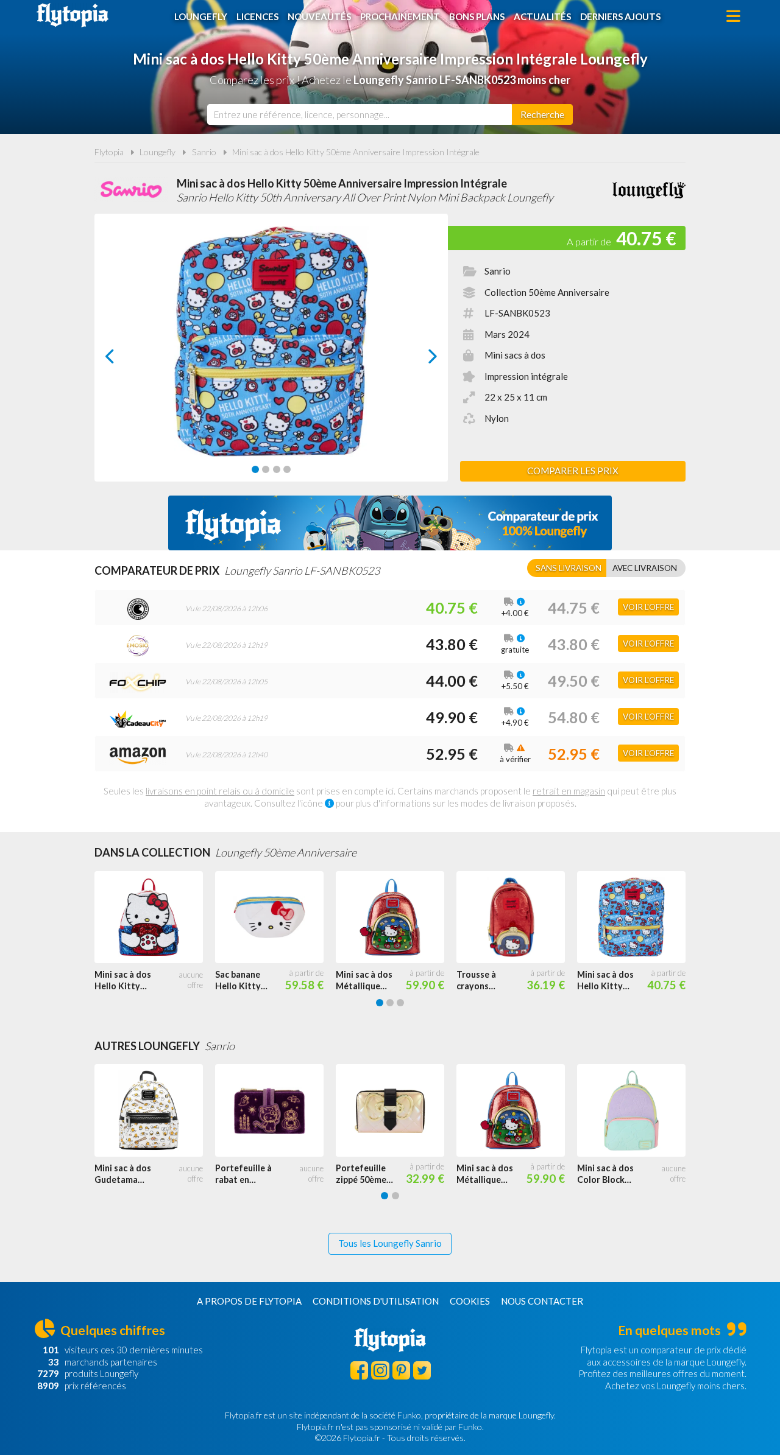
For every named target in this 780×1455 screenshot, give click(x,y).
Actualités (542, 16)
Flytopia (72, 15)
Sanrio (204, 152)
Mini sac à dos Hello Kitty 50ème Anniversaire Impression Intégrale (356, 152)
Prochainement (400, 16)
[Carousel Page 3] (276, 469)
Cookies (470, 1300)
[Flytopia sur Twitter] (422, 1370)
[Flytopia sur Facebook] (359, 1370)
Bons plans (477, 16)
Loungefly (200, 16)
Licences (257, 16)
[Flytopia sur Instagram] (380, 1370)
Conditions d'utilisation (376, 1300)
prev (123, 359)
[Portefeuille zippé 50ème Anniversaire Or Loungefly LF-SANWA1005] (396, 1110)
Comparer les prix (573, 470)
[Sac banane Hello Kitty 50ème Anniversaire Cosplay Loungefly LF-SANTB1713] (275, 917)
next (419, 359)
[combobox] (359, 114)
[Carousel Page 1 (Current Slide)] (255, 469)
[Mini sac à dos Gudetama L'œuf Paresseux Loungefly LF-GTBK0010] (154, 1110)
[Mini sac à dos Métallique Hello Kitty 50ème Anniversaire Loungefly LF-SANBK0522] (396, 917)
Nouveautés (319, 16)
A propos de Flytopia (249, 1300)
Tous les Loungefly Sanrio (390, 1243)
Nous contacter (542, 1300)
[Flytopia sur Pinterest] (401, 1370)
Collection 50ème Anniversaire (546, 292)
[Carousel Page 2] (265, 469)
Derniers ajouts (620, 16)
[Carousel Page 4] (287, 469)
